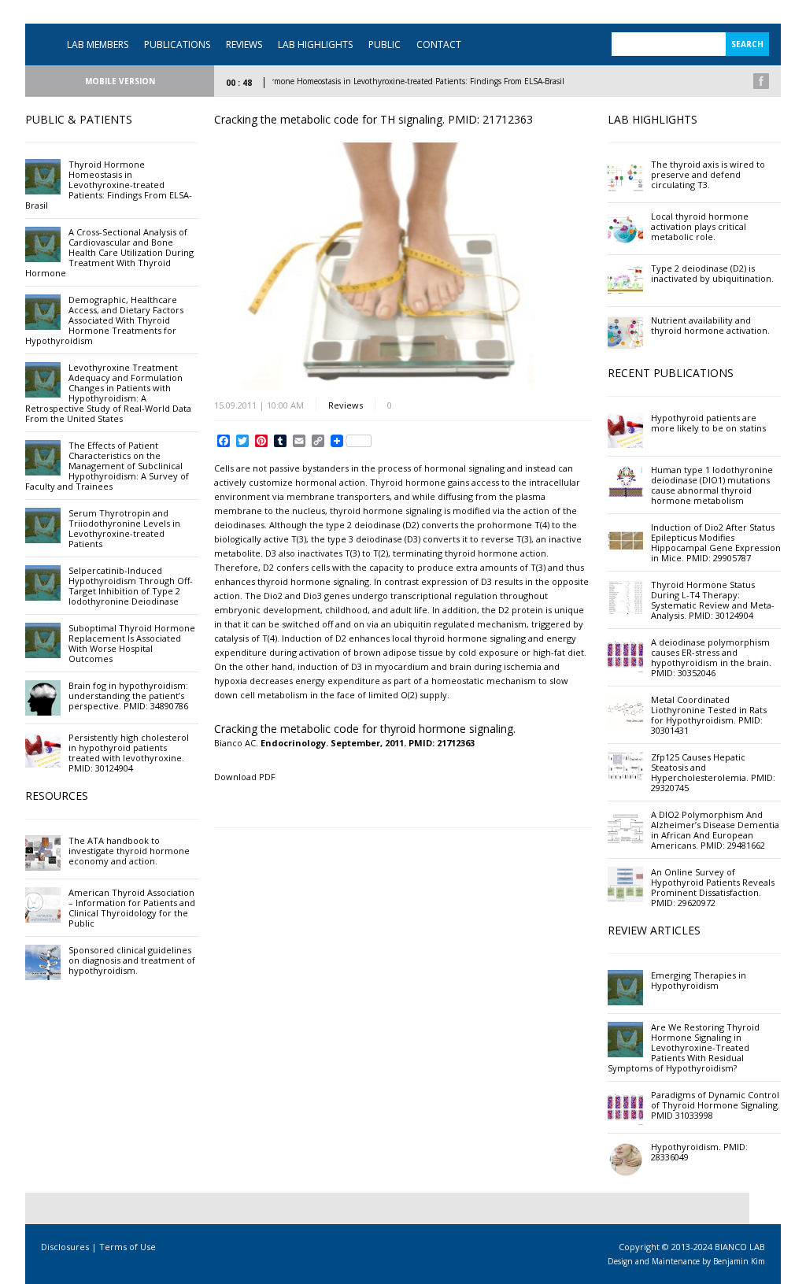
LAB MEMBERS (97, 44)
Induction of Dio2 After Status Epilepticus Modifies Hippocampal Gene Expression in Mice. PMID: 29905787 (716, 542)
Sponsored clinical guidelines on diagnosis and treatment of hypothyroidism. (131, 960)
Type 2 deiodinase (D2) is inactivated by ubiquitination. (712, 273)
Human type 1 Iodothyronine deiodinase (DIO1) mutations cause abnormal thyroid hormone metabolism (712, 485)
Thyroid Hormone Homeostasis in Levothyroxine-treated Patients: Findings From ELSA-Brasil (378, 81)
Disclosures (65, 1247)
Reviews (345, 405)
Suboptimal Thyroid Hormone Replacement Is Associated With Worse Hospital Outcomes (131, 643)
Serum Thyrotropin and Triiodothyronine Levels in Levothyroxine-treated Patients (124, 528)
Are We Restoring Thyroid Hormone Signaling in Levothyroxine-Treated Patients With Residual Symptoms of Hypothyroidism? (684, 1047)
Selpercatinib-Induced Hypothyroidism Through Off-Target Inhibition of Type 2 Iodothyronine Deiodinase (130, 585)
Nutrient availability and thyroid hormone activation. (710, 325)
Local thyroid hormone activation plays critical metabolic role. (700, 226)
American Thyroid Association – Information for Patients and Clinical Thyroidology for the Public (131, 907)
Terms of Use (127, 1247)
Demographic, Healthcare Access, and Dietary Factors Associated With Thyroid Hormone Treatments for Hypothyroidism (104, 320)
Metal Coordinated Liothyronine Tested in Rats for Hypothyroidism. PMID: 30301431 (709, 715)
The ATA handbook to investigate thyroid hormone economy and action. (129, 850)
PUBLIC (384, 44)
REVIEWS (244, 44)
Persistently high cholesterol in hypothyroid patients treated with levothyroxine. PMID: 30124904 (128, 752)
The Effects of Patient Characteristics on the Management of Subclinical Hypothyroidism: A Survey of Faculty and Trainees (107, 465)
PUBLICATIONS (177, 44)
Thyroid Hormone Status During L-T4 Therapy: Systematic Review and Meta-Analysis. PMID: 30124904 (713, 600)
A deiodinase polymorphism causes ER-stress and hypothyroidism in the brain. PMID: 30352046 (711, 657)
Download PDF (244, 777)
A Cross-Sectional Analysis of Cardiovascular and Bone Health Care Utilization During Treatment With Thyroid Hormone (109, 252)
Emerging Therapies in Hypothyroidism (698, 980)
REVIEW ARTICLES (654, 930)
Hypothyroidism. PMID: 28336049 (699, 1152)
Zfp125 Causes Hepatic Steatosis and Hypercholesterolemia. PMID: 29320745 (713, 772)
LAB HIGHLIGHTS (315, 44)
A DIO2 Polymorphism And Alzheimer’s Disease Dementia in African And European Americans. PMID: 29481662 (715, 830)
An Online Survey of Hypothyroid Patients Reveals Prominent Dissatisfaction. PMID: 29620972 (713, 887)
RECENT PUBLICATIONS (671, 372)
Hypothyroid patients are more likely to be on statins (708, 423)
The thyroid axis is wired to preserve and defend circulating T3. (708, 174)
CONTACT (438, 44)
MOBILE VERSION (120, 81)
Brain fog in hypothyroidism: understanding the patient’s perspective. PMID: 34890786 (128, 695)
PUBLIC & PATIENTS (78, 119)
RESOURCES (56, 795)
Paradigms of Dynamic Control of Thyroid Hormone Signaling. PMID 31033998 (715, 1105)
